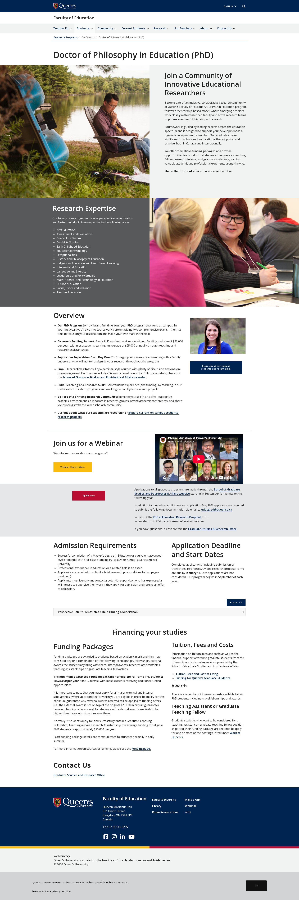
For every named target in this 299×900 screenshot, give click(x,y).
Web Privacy (62, 856)
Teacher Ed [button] (61, 28)
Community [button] (106, 28)
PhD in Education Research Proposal (177, 517)
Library (156, 806)
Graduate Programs (65, 37)
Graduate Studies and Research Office (79, 775)
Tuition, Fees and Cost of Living (197, 674)
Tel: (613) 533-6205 (115, 827)
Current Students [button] (133, 28)
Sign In (228, 6)
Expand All (236, 602)
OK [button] (256, 886)
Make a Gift (193, 800)
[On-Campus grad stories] (218, 336)
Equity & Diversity (164, 800)
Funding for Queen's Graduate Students (203, 678)
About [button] (204, 28)
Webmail (190, 806)
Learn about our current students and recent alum (216, 367)
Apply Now (89, 495)
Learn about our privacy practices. (52, 891)
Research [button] (160, 28)
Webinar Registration (72, 467)
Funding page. (141, 749)
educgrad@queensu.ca (216, 509)
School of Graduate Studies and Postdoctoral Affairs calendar (104, 377)
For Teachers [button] (183, 28)
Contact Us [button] (225, 28)
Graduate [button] (83, 28)
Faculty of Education (73, 18)
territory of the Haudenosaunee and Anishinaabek (136, 860)
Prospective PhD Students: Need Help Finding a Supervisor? (97, 612)
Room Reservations (165, 812)
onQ (188, 812)
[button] (242, 6)
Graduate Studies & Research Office (212, 529)
